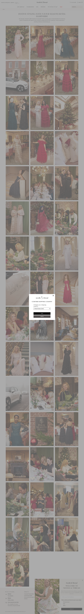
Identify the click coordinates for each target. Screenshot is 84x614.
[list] (42, 309)
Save (42, 313)
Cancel (42, 316)
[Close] (53, 295)
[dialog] (42, 307)
